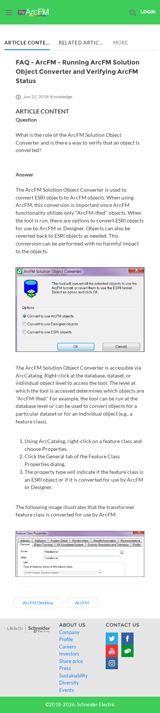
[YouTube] (112, 651)
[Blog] (127, 651)
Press (65, 668)
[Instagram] (112, 663)
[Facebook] (127, 639)
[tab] (27, 43)
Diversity (69, 683)
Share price (71, 661)
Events (66, 690)
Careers (67, 647)
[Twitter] (112, 639)
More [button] (120, 43)
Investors (69, 654)
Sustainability (73, 676)
